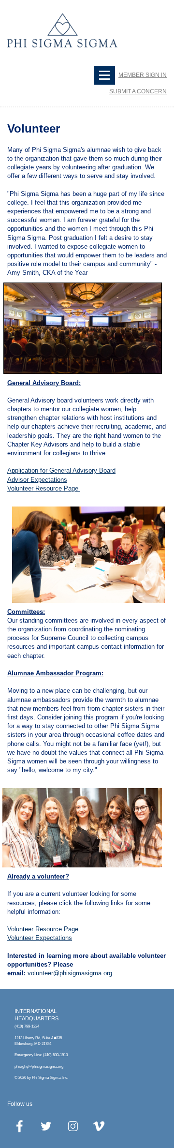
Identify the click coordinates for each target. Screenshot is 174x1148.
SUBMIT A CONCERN (138, 91)
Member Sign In (142, 75)
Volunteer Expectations (39, 937)
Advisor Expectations (37, 479)
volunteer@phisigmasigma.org (70, 973)
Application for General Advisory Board (61, 470)
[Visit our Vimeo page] (99, 1126)
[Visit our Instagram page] (73, 1126)
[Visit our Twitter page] (46, 1126)
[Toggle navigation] (104, 75)
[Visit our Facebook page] (19, 1126)
